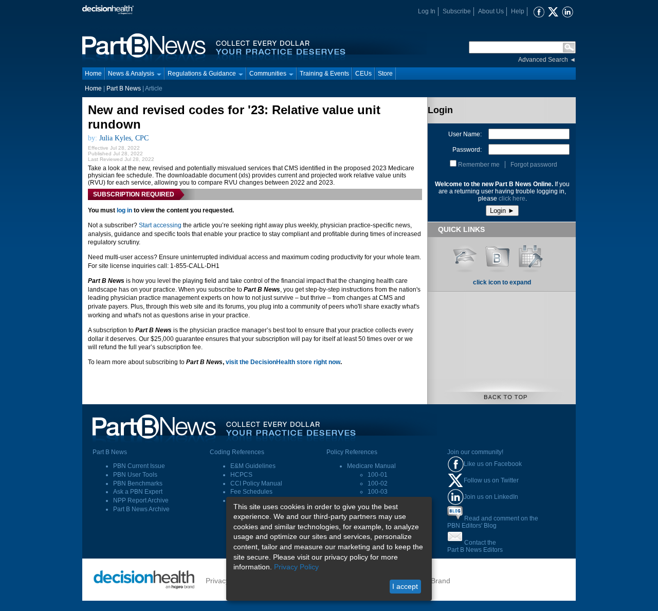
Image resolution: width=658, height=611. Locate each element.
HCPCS (241, 474)
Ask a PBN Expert (137, 491)
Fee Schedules (251, 491)
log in (124, 210)
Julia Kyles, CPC (124, 138)
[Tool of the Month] (530, 255)
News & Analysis (131, 73)
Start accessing (160, 225)
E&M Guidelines (253, 466)
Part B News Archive (141, 509)
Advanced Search (543, 59)
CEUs (363, 73)
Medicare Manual (371, 466)
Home (93, 73)
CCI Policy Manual (256, 483)
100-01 (378, 474)
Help (517, 11)
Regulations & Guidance (202, 73)
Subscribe (457, 11)
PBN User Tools (135, 474)
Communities (267, 73)
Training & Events (324, 73)
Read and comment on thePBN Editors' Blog (492, 522)
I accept (405, 586)
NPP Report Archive (141, 500)
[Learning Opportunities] (464, 255)
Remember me (479, 164)
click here (512, 198)
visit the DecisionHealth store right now (283, 362)
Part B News (123, 88)
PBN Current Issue (139, 466)
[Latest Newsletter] (497, 255)
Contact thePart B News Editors (475, 546)
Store (385, 73)
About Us (491, 11)
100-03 (378, 491)
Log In (426, 11)
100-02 (378, 483)
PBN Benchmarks (137, 483)
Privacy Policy (296, 567)
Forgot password (533, 164)
